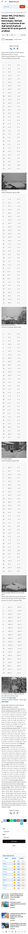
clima (14, 697)
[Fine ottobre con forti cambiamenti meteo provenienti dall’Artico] (5, 904)
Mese (4, 834)
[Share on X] (7, 35)
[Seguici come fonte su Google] (10, 48)
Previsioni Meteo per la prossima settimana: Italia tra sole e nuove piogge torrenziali (18, 925)
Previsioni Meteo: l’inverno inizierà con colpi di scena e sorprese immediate (16, 895)
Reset (14, 845)
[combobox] (11, 6)
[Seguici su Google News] (14, 48)
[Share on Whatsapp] (9, 931)
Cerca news (14, 841)
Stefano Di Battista (9, 39)
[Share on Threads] (25, 820)
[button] (2, 2)
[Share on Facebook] (5, 35)
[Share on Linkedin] (12, 931)
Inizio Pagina (4, 701)
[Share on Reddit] (15, 931)
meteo (11, 697)
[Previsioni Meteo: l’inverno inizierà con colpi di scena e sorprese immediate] (5, 896)
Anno (4, 828)
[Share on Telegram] (18, 931)
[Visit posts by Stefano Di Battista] (3, 39)
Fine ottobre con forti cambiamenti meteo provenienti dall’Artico (18, 904)
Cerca (22, 6)
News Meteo (12, 899)
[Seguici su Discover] (17, 48)
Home (2, 12)
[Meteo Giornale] (14, 2)
